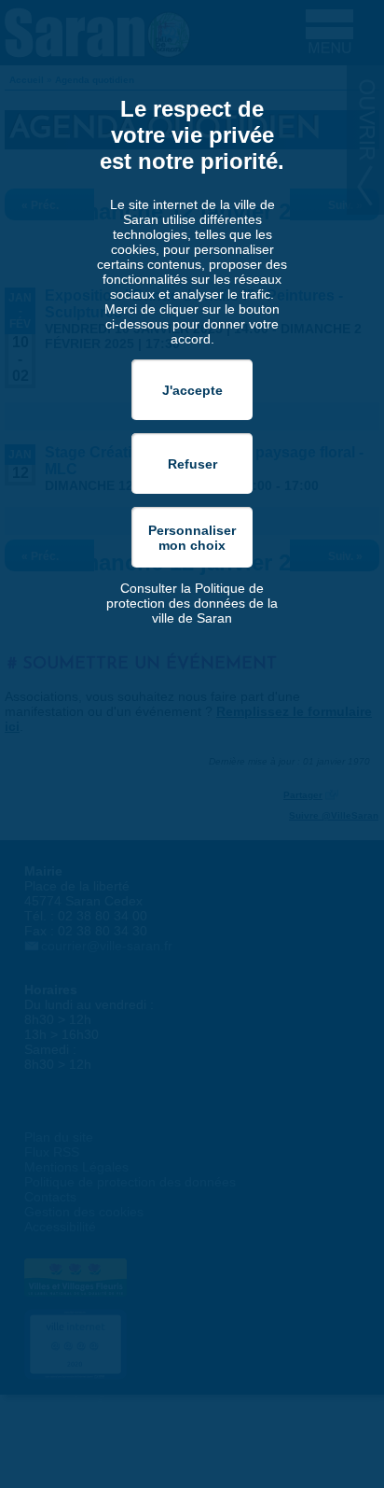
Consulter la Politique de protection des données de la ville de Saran (192, 603)
